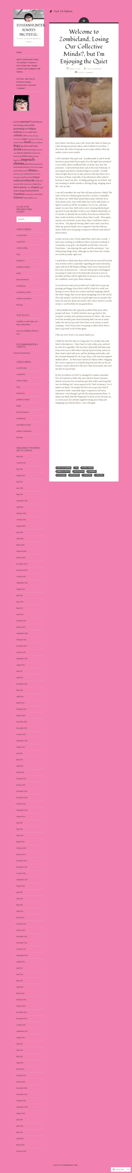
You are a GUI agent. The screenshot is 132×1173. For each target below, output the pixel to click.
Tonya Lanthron (94, 69)
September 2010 (22, 1107)
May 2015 (19, 760)
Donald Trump (32, 146)
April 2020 (19, 539)
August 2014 (20, 817)
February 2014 (21, 848)
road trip (39, 181)
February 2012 (21, 1000)
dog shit (23, 146)
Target (41, 188)
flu (76, 468)
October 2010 (21, 1101)
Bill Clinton (25, 132)
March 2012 (20, 993)
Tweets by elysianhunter (21, 353)
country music (39, 139)
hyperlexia (16, 160)
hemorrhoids (17, 156)
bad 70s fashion (64, 468)
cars (35, 132)
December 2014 (21, 791)
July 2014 (19, 823)
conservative (17, 139)
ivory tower (87, 468)
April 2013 (19, 911)
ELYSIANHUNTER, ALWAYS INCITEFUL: (31, 30)
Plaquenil (62, 475)
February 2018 (21, 640)
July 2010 (19, 1120)
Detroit (40, 142)
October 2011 (21, 1025)
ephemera (27, 153)
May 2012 (19, 981)
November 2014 (21, 798)
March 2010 (20, 1145)
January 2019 (20, 627)
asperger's (26, 121)
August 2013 (20, 886)
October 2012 (21, 949)
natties (40, 167)
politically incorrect (18, 174)
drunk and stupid (29, 149)
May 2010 (19, 1132)
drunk (17, 149)
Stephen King (37, 184)
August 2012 (20, 962)
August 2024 (20, 475)
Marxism (35, 164)
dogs (16, 146)
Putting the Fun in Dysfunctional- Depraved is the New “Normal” (26, 83)
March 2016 (20, 703)
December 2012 (21, 937)
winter (35, 198)
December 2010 (21, 1088)
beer (26, 129)
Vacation (18, 194)
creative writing (21, 248)
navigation (79, 471)
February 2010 (21, 1151)
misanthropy (21, 286)
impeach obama (24, 161)
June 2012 (19, 974)
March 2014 (20, 842)
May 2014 (19, 829)
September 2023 (22, 501)
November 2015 (21, 728)
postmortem (29, 174)
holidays (30, 156)
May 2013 (19, 905)
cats (25, 135)
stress (29, 187)
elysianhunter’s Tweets (27, 346)
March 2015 (20, 772)
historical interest (22, 280)
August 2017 (20, 665)
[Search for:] (27, 219)
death (27, 142)
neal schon (18, 170)
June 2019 (19, 602)
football (34, 153)
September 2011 (22, 1031)
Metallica (21, 167)
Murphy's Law (28, 167)
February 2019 (21, 621)
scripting (87, 475)
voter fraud (38, 194)
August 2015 (20, 747)
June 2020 (19, 532)
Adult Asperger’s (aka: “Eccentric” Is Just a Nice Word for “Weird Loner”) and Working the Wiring (28, 66)
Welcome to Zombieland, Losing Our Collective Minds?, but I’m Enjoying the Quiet (84, 46)
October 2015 (21, 734)
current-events (18, 143)
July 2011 (19, 1044)
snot (21, 184)
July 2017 (19, 671)
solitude (26, 184)
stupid (35, 187)
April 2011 (19, 1063)
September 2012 (22, 955)
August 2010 (20, 1113)
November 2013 (21, 867)
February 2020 (21, 551)
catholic (17, 135)
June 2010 (19, 1126)
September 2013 (22, 880)
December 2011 (21, 1012)
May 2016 (19, 690)
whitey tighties (28, 198)
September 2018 (22, 633)
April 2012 (19, 987)
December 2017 (21, 646)
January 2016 (20, 715)
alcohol (16, 122)
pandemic (92, 471)
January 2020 (20, 558)
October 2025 (21, 463)
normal (25, 171)
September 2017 (22, 659)
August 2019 (20, 589)
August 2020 (20, 526)
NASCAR (36, 167)
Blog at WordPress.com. (66, 1165)
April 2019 (19, 614)
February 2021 (21, 513)
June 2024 (19, 488)
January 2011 (20, 1082)
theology (19, 305)
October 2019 (21, 577)
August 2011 (20, 1038)
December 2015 (21, 722)
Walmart (18, 197)
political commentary (23, 299)
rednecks (29, 180)
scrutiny (99, 475)
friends (38, 153)
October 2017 (21, 652)
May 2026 (19, 457)
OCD (38, 171)
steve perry (20, 187)
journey (28, 164)
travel (36, 190)
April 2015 (19, 766)
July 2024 (19, 482)
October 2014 (21, 804)
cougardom (20, 242)
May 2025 (19, 469)
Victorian (29, 194)
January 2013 (20, 930)
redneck (18, 180)
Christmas (36, 136)
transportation (25, 190)
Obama (32, 170)
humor (36, 156)
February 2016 (21, 709)
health (18, 273)
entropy (20, 153)
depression (35, 142)
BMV (31, 132)
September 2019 (22, 583)
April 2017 (19, 678)
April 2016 (19, 697)
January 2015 (20, 785)
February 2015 (21, 779)
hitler (24, 156)
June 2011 (19, 1050)
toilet (15, 191)
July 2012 (19, 968)
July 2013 (19, 892)
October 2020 (21, 520)
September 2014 (22, 810)
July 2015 (19, 753)
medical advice (64, 471)
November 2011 (21, 1019)
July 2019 (19, 595)
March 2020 (20, 545)
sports (30, 184)
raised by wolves (26, 177)
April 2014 (19, 835)
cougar (24, 139)
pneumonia (74, 475)
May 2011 (19, 1057)
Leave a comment (85, 73)
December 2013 (21, 861)
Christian (29, 136)
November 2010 (21, 1094)
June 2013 (19, 899)
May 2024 (19, 494)
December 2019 (21, 564)
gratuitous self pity (23, 267)
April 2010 (19, 1139)
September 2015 (22, 741)
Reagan (36, 177)
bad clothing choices (21, 125)
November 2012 (21, 943)
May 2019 (19, 608)
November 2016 (21, 684)
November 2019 (21, 570)
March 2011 (20, 1069)
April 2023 (19, 507)
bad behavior (37, 122)
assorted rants (21, 235)
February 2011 (21, 1075)
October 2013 (21, 873)
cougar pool (31, 139)
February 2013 (21, 924)
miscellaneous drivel (23, 292)
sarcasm (16, 184)
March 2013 (20, 918)
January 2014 (20, 854)
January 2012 (20, 1006)
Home (19, 52)
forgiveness (20, 261)
